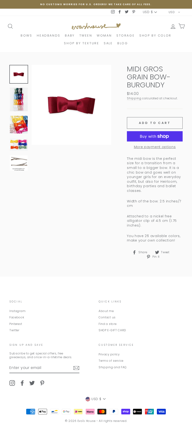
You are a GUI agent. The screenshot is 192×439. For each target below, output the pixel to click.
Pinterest (15, 324)
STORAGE (125, 35)
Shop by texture (81, 43)
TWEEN (85, 35)
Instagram (17, 311)
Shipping (134, 98)
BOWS (26, 35)
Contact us (107, 317)
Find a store (107, 324)
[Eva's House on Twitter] (32, 383)
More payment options (155, 147)
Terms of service (111, 361)
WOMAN (104, 35)
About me (106, 311)
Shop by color (155, 35)
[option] (96, 4)
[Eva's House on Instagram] (12, 383)
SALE (108, 43)
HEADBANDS (48, 35)
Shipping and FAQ (113, 367)
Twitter (14, 330)
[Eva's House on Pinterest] (42, 383)
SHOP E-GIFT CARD (112, 330)
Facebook (16, 317)
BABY (69, 35)
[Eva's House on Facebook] (22, 383)
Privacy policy (109, 354)
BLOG (122, 43)
